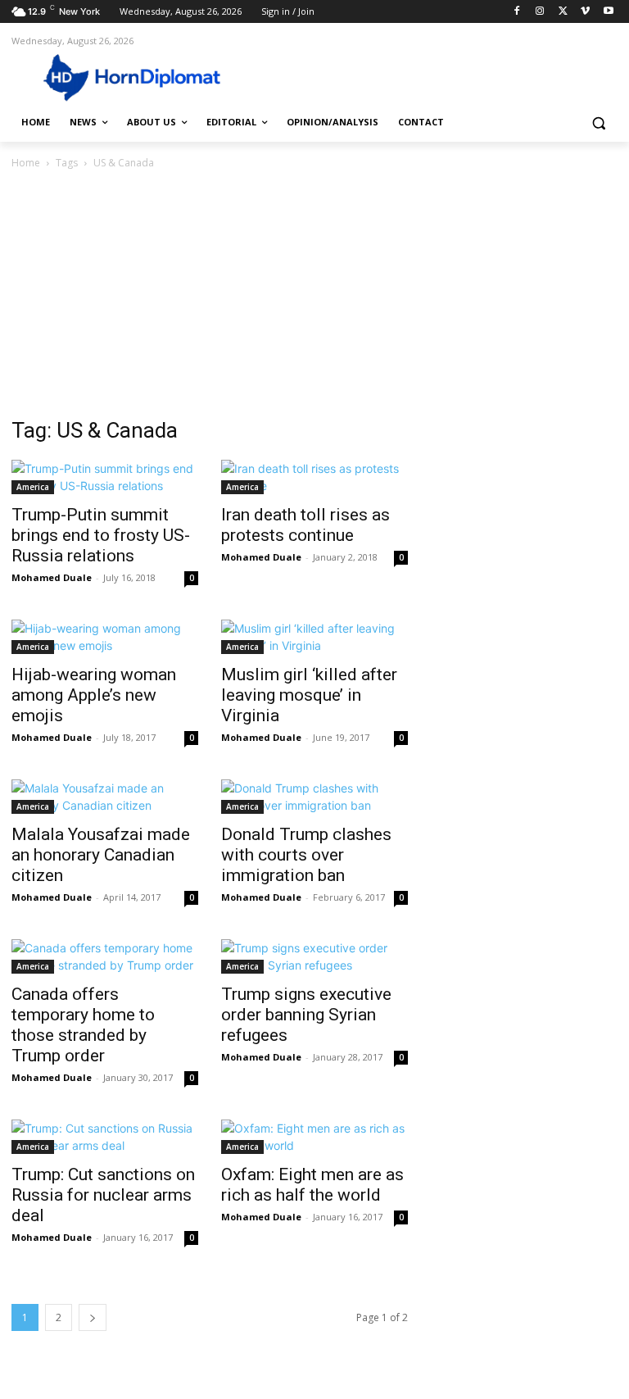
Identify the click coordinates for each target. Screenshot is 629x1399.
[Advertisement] (314, 295)
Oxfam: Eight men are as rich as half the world (312, 1185)
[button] (598, 122)
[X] (563, 11)
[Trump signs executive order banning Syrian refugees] (314, 956)
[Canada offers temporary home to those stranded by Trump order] (104, 956)
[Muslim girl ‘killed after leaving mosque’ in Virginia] (314, 637)
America (32, 487)
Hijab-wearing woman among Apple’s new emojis (93, 695)
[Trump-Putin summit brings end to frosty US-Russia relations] (104, 477)
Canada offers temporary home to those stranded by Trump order (83, 1024)
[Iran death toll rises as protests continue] (314, 477)
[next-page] (92, 1317)
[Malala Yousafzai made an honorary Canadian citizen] (104, 796)
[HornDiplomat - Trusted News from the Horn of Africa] (122, 76)
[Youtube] (608, 11)
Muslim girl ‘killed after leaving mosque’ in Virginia (309, 695)
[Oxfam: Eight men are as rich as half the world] (314, 1137)
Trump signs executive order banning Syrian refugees (306, 1014)
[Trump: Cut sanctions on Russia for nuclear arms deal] (104, 1137)
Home (25, 163)
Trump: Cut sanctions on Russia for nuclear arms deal (103, 1195)
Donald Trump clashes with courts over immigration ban (306, 854)
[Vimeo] (585, 11)
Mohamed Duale (51, 577)
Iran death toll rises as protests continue (305, 525)
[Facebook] (517, 11)
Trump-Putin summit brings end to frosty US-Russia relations (100, 535)
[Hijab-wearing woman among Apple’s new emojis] (104, 637)
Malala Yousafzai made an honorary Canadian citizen (100, 854)
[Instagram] (540, 11)
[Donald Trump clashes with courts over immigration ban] (314, 796)
